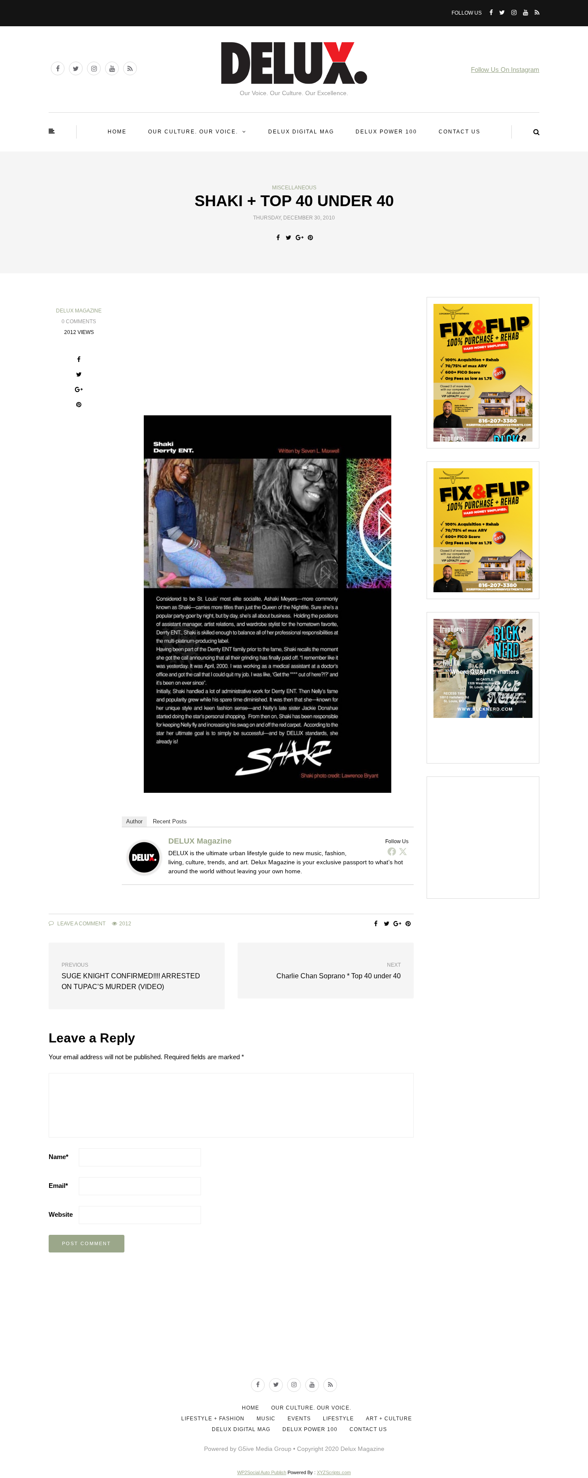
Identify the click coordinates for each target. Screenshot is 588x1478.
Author (134, 821)
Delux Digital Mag (301, 132)
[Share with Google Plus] (299, 237)
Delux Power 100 (386, 132)
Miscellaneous (294, 187)
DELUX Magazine (79, 311)
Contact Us (459, 132)
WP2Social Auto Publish (261, 1472)
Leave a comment (80, 924)
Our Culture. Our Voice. (193, 132)
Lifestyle (338, 1419)
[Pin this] (310, 237)
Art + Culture (389, 1419)
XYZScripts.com (334, 1472)
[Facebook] (392, 851)
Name (58, 1156)
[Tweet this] (288, 237)
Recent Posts (170, 821)
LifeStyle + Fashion (212, 1419)
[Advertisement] (498, 837)
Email (58, 1185)
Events (299, 1419)
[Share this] (277, 237)
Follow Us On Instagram (505, 69)
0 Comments (79, 321)
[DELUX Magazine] (144, 856)
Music (266, 1419)
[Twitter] (403, 851)
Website (61, 1214)
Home (117, 132)
